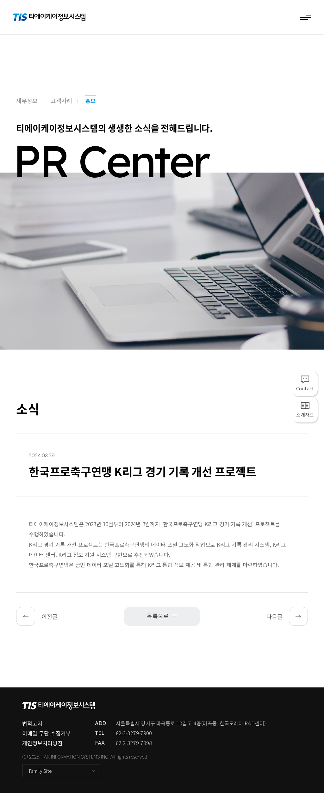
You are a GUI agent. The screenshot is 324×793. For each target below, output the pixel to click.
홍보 (90, 100)
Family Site (40, 770)
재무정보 (27, 100)
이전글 (49, 616)
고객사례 (61, 100)
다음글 (274, 616)
